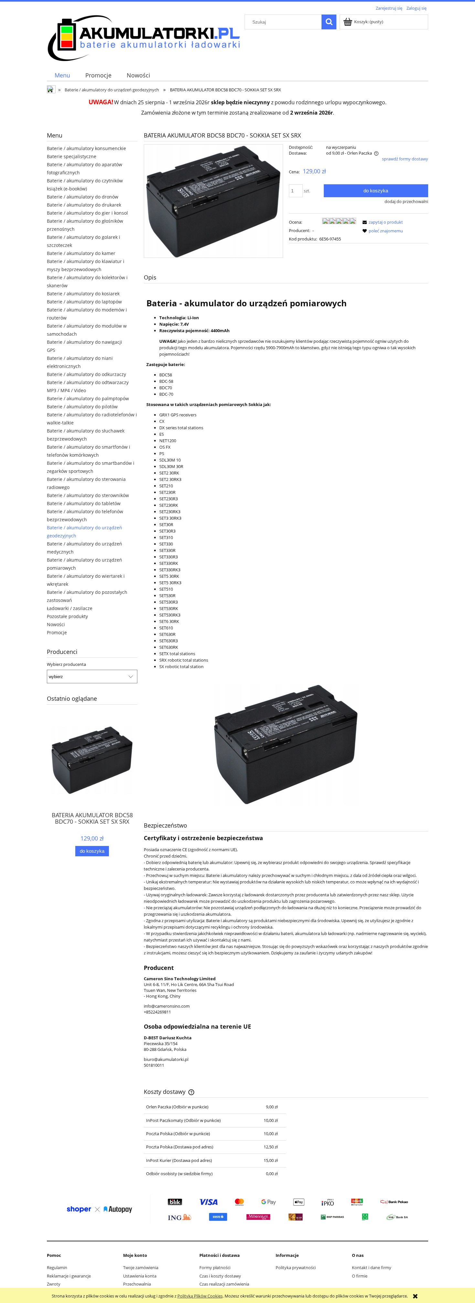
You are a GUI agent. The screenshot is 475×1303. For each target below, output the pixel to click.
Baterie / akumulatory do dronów (82, 197)
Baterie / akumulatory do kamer (81, 253)
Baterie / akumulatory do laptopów (84, 302)
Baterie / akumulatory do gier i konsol (87, 213)
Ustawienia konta (139, 1276)
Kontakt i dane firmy (371, 1267)
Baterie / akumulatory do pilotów (82, 406)
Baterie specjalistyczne (71, 156)
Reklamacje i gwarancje (69, 1276)
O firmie (359, 1276)
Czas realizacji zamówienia (224, 1284)
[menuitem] (62, 75)
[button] (381, 222)
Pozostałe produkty (67, 616)
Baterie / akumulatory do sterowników (88, 495)
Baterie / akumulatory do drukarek (84, 205)
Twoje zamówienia (140, 1267)
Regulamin (57, 1267)
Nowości (56, 624)
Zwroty (53, 1284)
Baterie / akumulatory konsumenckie (86, 148)
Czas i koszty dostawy (220, 1276)
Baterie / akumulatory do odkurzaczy (86, 374)
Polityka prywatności (296, 1267)
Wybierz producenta (66, 664)
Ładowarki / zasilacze (69, 608)
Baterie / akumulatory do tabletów (84, 503)
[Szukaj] (329, 22)
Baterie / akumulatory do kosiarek (83, 293)
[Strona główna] (144, 37)
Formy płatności (214, 1267)
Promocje (57, 632)
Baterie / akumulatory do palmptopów (88, 398)
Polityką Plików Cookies (200, 1296)
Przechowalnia (137, 1284)
